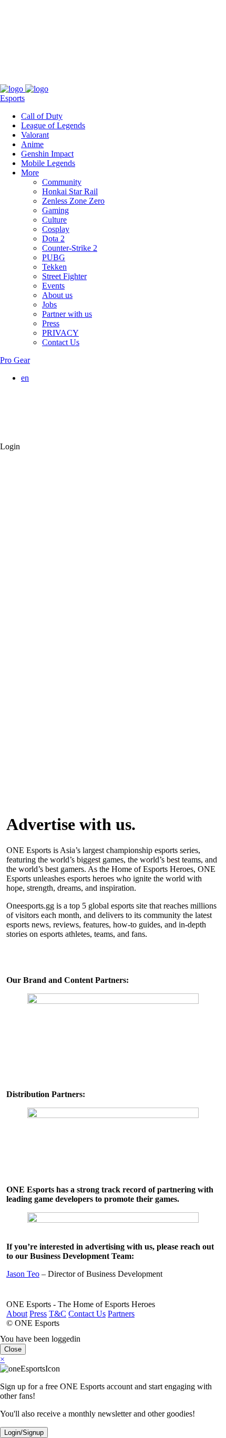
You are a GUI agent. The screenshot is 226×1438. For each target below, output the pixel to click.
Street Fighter (64, 276)
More (30, 172)
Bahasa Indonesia (71, 396)
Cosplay (55, 229)
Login (10, 446)
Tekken (54, 266)
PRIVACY (60, 332)
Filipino (55, 406)
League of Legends (53, 125)
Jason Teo (22, 1273)
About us (57, 295)
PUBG (53, 257)
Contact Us (80, 79)
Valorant (35, 134)
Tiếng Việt (59, 415)
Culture (54, 219)
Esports (12, 98)
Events (53, 285)
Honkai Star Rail (70, 191)
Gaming (55, 210)
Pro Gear (15, 360)
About (10, 79)
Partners (114, 79)
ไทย (49, 427)
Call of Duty (42, 116)
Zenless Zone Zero (73, 200)
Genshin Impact (47, 153)
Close (13, 1349)
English (54, 387)
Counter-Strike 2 (69, 248)
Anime (32, 144)
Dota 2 (53, 238)
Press (31, 79)
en (25, 377)
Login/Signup (24, 1432)
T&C (51, 79)
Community (61, 182)
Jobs (49, 304)
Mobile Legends (48, 163)
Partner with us (67, 313)
